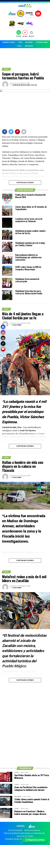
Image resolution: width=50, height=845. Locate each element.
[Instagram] (3, 332)
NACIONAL (29, 42)
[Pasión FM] (29, 14)
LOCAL (19, 46)
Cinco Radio (17, 325)
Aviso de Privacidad (15, 830)
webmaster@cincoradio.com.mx (25, 85)
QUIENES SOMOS (8, 42)
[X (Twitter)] (3, 338)
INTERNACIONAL (42, 42)
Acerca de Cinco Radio (25, 836)
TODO (20, 42)
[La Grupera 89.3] (20, 14)
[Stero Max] (20, 23)
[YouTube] (3, 349)
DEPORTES (29, 46)
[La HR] (38, 14)
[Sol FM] (12, 23)
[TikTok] (3, 343)
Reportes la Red (36, 840)
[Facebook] (3, 327)
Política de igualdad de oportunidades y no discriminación (24, 833)
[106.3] (29, 23)
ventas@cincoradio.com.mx (15, 839)
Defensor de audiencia (32, 830)
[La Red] (12, 14)
